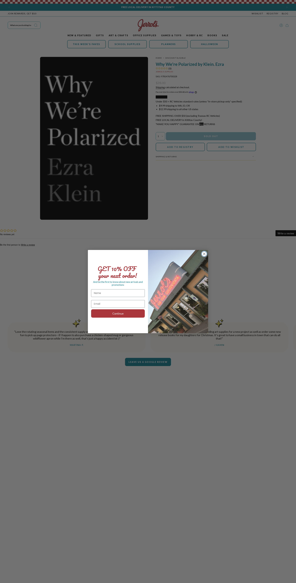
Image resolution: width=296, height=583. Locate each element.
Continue (118, 313)
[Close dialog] (204, 254)
